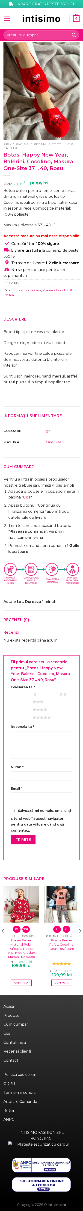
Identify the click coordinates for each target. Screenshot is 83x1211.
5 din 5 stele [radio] (22, 717)
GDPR (9, 1083)
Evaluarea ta (23, 687)
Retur (9, 1110)
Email (16, 788)
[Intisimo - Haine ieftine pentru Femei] (41, 18)
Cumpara (21, 982)
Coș (6, 1033)
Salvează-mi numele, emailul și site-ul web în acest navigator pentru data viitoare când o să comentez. (41, 821)
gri (48, 431)
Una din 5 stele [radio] (21, 694)
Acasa (8, 1006)
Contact (10, 1060)
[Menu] (7, 18)
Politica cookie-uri (19, 1074)
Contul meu (14, 1042)
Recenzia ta (22, 727)
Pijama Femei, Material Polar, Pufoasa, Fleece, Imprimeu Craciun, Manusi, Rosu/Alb (21, 948)
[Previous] (3, 940)
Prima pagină (16, 144)
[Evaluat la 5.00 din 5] (61, 963)
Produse (11, 1015)
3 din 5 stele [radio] (22, 702)
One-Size (53, 442)
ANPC (8, 1119)
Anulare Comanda (20, 1101)
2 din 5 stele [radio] (49, 694)
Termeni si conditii (19, 1092)
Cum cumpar (15, 1024)
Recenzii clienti (17, 1051)
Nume (17, 767)
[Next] (79, 940)
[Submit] (74, 34)
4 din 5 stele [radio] (22, 710)
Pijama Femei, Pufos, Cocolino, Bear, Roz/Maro (61, 944)
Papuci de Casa (29, 290)
